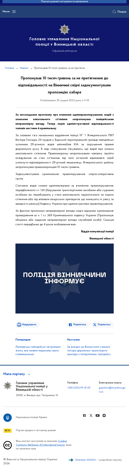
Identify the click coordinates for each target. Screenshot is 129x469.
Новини (24, 68)
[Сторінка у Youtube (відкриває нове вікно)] (98, 415)
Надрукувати (29, 324)
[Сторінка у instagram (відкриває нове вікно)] (104, 415)
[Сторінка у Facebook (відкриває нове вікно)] (84, 415)
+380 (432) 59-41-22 (78, 387)
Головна (9, 68)
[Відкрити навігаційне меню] (14, 11)
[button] (17, 374)
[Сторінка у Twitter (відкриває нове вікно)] (91, 415)
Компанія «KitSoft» (86, 460)
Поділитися (79, 324)
